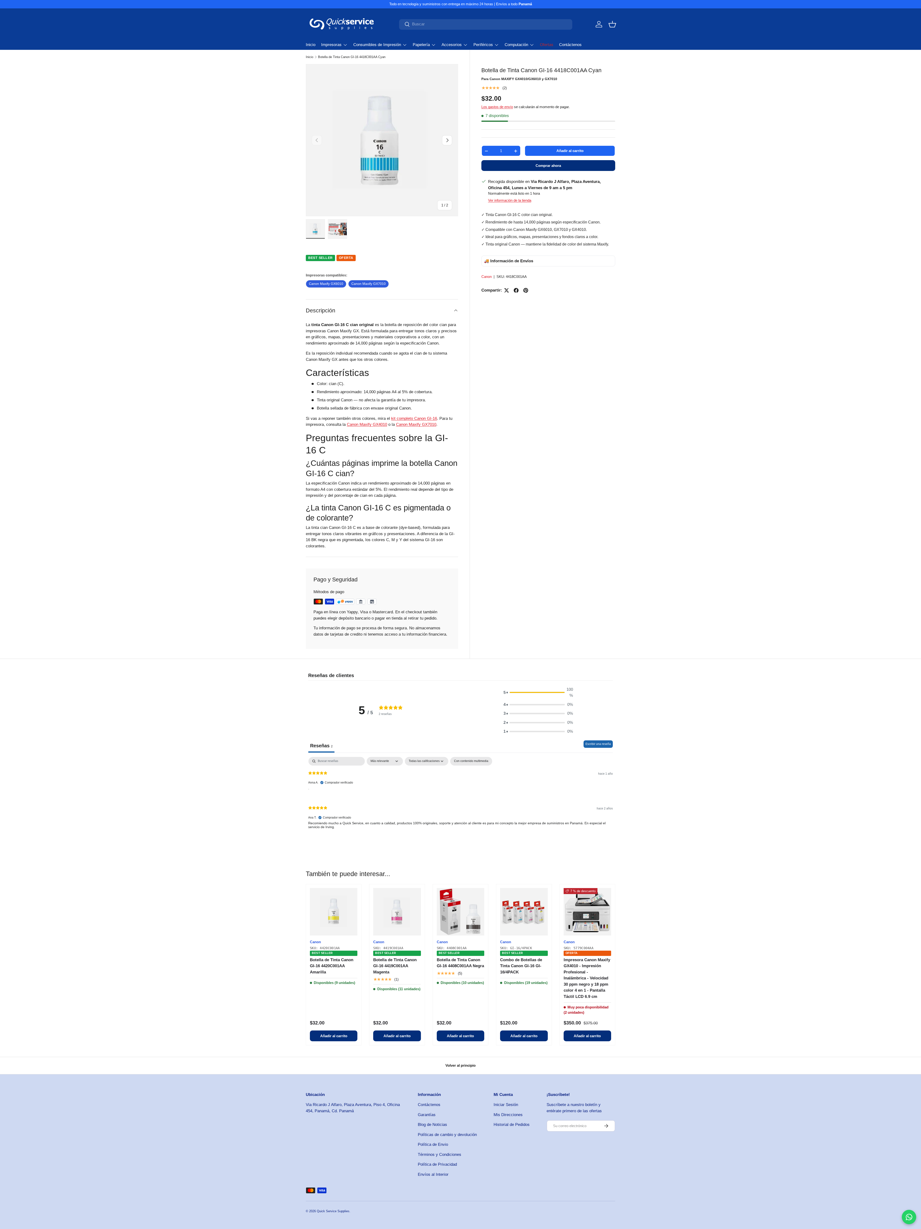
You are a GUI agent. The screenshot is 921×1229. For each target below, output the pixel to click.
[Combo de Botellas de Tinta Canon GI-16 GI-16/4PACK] (524, 912)
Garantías (427, 1114)
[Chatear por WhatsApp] (909, 1217)
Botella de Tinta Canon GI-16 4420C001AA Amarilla (331, 966)
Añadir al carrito (570, 151)
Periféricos (483, 44)
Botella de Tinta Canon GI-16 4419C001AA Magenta (395, 966)
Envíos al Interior (433, 1174)
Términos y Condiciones (439, 1154)
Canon (486, 277)
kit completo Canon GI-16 (414, 418)
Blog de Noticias (432, 1124)
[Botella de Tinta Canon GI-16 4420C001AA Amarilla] (333, 912)
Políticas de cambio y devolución (447, 1134)
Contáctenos (570, 44)
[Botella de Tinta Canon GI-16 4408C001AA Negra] (460, 912)
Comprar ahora (548, 166)
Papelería (421, 44)
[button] (612, 24)
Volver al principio (460, 1065)
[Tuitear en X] (506, 290)
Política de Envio (433, 1144)
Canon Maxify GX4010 (367, 424)
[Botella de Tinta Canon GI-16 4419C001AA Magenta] (397, 912)
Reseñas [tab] (321, 745)
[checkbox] (471, 761)
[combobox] (485, 24)
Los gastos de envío (497, 107)
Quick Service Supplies (333, 1211)
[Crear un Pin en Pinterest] (526, 290)
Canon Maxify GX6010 (326, 284)
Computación (516, 44)
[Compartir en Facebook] (516, 290)
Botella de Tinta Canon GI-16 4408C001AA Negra (460, 963)
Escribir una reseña (598, 744)
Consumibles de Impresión (377, 44)
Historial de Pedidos (512, 1124)
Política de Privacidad (437, 1164)
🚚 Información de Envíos (508, 261)
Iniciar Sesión (506, 1104)
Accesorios (452, 44)
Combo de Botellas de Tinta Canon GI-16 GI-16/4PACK (521, 966)
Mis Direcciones (508, 1114)
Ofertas (546, 44)
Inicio (310, 44)
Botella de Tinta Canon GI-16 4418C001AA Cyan (351, 57)
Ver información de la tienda (509, 200)
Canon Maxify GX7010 (368, 284)
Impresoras (331, 44)
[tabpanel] (460, 797)
